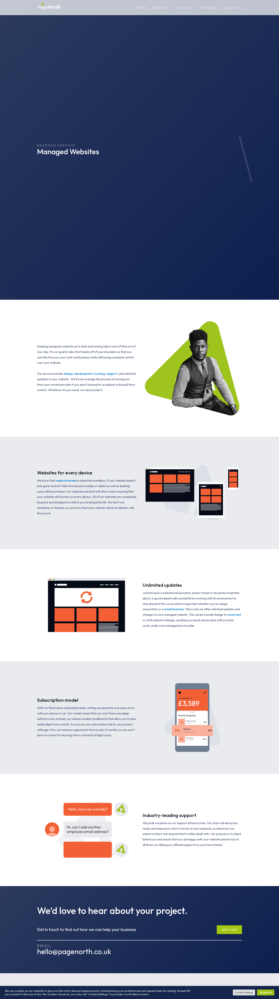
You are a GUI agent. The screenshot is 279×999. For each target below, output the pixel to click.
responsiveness (66, 480)
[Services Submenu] (193, 7)
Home (140, 7)
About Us (159, 7)
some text (234, 614)
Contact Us (231, 7)
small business (174, 609)
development (83, 374)
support (111, 374)
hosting (99, 374)
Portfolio (208, 7)
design (68, 374)
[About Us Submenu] (169, 7)
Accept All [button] (266, 992)
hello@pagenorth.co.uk (74, 951)
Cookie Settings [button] (244, 992)
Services (184, 7)
